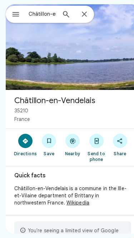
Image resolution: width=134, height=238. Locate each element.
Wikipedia (77, 202)
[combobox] (42, 14)
